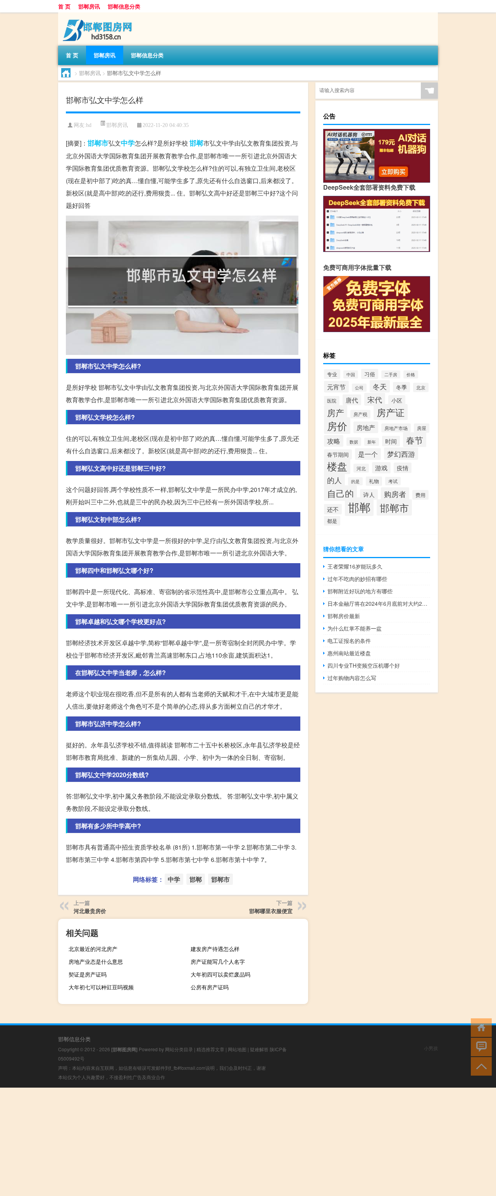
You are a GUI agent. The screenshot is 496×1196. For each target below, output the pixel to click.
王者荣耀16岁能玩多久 (354, 566)
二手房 (390, 374)
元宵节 (336, 386)
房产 (335, 412)
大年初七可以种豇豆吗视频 (101, 987)
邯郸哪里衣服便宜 (271, 911)
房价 (337, 425)
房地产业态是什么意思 (96, 961)
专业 (332, 374)
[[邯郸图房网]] (99, 15)
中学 (128, 143)
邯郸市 (98, 143)
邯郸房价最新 (343, 616)
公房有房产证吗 (210, 987)
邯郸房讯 (89, 6)
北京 (420, 387)
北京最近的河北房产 (93, 949)
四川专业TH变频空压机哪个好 (363, 665)
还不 (333, 509)
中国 (350, 374)
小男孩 (431, 1048)
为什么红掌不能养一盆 (354, 628)
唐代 (352, 400)
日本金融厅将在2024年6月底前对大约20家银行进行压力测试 (378, 603)
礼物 (374, 481)
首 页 (64, 6)
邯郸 (196, 143)
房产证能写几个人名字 (218, 961)
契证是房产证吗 (88, 974)
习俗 (369, 374)
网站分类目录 (179, 1049)
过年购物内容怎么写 (351, 678)
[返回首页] (479, 1027)
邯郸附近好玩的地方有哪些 (360, 591)
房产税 (360, 414)
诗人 (369, 494)
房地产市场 (396, 428)
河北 (361, 468)
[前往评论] (479, 1046)
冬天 (380, 386)
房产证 (391, 412)
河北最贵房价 (90, 911)
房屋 (421, 428)
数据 (354, 442)
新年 (371, 442)
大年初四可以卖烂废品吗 (220, 974)
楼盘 (337, 466)
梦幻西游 (401, 454)
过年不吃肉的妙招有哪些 (357, 579)
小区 (396, 400)
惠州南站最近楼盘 (349, 653)
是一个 (368, 454)
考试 (393, 481)
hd (88, 125)
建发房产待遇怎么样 (215, 949)
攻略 (333, 441)
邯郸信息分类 (124, 6)
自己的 (340, 493)
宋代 (374, 399)
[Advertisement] (232, 1142)
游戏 (381, 467)
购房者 (395, 493)
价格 (410, 374)
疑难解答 (259, 1049)
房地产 (365, 427)
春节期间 (338, 454)
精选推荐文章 (210, 1049)
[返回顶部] (479, 1065)
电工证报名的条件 (349, 640)
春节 (414, 440)
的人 (334, 480)
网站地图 (237, 1049)
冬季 (401, 387)
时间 (391, 441)
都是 (332, 520)
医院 (331, 400)
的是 (355, 481)
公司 (359, 388)
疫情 (402, 468)
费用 (420, 495)
